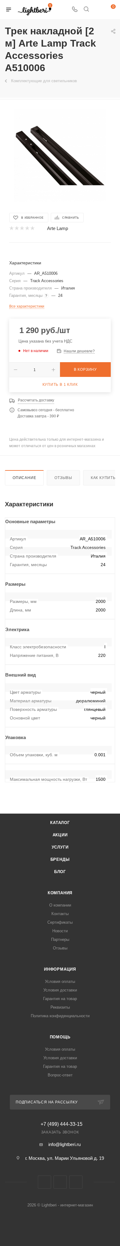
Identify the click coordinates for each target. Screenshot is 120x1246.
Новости (60, 931)
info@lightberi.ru (64, 1144)
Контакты (60, 913)
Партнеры (60, 939)
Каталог (60, 822)
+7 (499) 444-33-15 (61, 1124)
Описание (24, 478)
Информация (60, 969)
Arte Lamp (57, 228)
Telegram (60, 1182)
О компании (60, 905)
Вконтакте (44, 1182)
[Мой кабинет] (98, 9)
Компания (60, 893)
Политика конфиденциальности (60, 1016)
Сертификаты (60, 922)
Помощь (60, 1037)
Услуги (60, 847)
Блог (60, 871)
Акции (60, 835)
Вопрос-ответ (60, 1075)
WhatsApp (75, 1182)
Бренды (60, 859)
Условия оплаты (60, 981)
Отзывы (63, 478)
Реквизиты (60, 1007)
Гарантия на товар (60, 998)
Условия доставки (60, 990)
